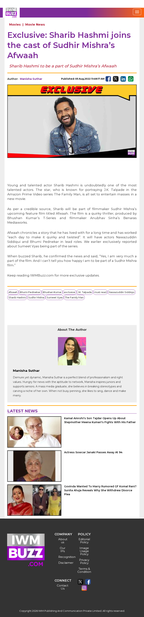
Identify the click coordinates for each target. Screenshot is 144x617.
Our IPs (62, 549)
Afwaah (12, 292)
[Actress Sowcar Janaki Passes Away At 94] (34, 466)
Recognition (63, 557)
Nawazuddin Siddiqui (121, 292)
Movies (15, 24)
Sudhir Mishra (36, 297)
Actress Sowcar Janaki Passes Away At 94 (93, 452)
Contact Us (62, 587)
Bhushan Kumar (52, 292)
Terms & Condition (84, 570)
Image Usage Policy (84, 551)
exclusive (69, 292)
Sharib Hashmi (17, 297)
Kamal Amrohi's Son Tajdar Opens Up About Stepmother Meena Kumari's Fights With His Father (100, 420)
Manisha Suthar (31, 79)
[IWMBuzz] (11, 13)
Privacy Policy (84, 561)
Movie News (35, 24)
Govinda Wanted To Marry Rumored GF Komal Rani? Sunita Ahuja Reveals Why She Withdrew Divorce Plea (100, 490)
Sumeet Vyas (54, 297)
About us (62, 540)
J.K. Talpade (84, 292)
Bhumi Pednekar (30, 292)
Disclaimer (63, 562)
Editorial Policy (84, 540)
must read (100, 292)
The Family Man (74, 297)
